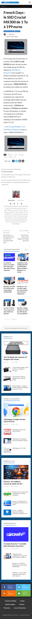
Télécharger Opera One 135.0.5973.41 (19, 430)
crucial (15, 154)
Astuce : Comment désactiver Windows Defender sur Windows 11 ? (20, 512)
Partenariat (7, 608)
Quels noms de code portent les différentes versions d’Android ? (20, 493)
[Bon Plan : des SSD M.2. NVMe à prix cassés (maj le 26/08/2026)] (9, 281)
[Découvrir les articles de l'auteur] (16, 194)
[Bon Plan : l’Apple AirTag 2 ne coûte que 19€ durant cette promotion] (22, 302)
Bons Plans (17, 31)
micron (5, 156)
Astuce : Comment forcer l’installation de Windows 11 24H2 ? (20, 502)
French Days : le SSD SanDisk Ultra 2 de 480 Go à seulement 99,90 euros (8, 238)
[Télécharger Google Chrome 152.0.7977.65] (16, 410)
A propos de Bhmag (10, 601)
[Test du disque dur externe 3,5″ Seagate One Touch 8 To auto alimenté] (16, 347)
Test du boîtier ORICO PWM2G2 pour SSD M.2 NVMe (19, 378)
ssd (15, 156)
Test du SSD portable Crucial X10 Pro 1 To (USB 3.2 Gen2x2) (20, 369)
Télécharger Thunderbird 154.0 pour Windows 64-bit (19, 439)
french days (21, 154)
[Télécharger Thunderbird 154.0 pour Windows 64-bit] (7, 441)
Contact (22, 601)
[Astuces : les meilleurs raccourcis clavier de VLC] (16, 472)
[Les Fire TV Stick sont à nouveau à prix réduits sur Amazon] (9, 302)
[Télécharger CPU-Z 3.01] (7, 450)
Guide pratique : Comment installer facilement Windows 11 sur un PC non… (20, 387)
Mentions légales (10, 604)
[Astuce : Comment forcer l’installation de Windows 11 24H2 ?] (7, 503)
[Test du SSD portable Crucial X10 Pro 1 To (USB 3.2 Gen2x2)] (7, 369)
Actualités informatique (9, 31)
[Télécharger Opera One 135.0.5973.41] (7, 432)
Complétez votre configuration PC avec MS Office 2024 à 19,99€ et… (19, 555)
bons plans (10, 154)
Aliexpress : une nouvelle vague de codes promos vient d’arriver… (19, 574)
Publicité (21, 604)
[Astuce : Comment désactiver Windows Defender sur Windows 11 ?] (7, 512)
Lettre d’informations (20, 608)
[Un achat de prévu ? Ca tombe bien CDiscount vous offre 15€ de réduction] (9, 257)
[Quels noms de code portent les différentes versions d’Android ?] (7, 494)
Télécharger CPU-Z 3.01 (19, 448)
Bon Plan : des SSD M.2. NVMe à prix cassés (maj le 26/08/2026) (19, 565)
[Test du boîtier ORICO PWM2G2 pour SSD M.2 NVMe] (7, 379)
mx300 (10, 156)
